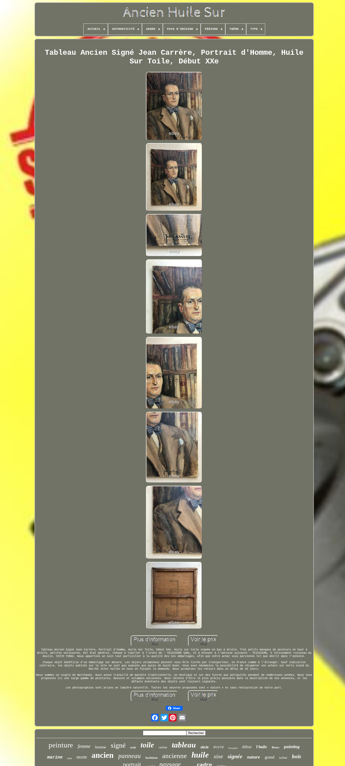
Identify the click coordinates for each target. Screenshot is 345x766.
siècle (204, 747)
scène (283, 757)
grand (269, 757)
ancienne (174, 755)
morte (82, 756)
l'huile (261, 747)
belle (69, 758)
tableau (184, 745)
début (247, 747)
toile (147, 745)
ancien (103, 755)
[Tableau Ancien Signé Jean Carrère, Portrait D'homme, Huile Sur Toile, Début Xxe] (174, 106)
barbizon (151, 757)
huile (200, 754)
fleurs (275, 747)
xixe (218, 756)
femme (84, 746)
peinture (61, 745)
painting (292, 746)
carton (163, 747)
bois (296, 756)
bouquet (233, 748)
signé (118, 745)
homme (100, 747)
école (218, 747)
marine (55, 757)
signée (235, 756)
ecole (133, 747)
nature (253, 756)
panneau (129, 755)
